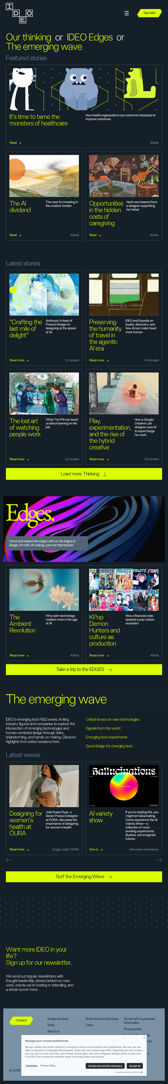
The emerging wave (44, 47)
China (89, 1025)
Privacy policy (133, 1029)
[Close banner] (144, 1037)
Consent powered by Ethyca (127, 1072)
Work (51, 1025)
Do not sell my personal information (139, 1021)
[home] (19, 13)
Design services (57, 1019)
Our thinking (28, 37)
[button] (126, 13)
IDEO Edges (90, 37)
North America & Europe (102, 1019)
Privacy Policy (48, 1065)
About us (53, 1031)
